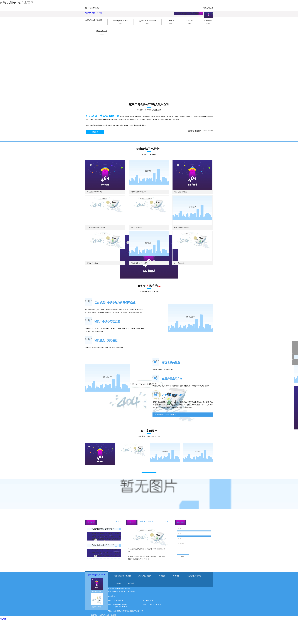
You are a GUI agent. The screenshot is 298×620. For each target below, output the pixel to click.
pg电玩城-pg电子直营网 (93, 13)
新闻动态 (176, 576)
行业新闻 (150, 521)
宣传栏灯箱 (131, 591)
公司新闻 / (142, 521)
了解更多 (95, 132)
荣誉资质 (162, 576)
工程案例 (117, 583)
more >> (119, 521)
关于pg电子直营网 (144, 576)
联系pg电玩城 (208, 8)
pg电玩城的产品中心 (194, 576)
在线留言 (131, 583)
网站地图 (3, 619)
